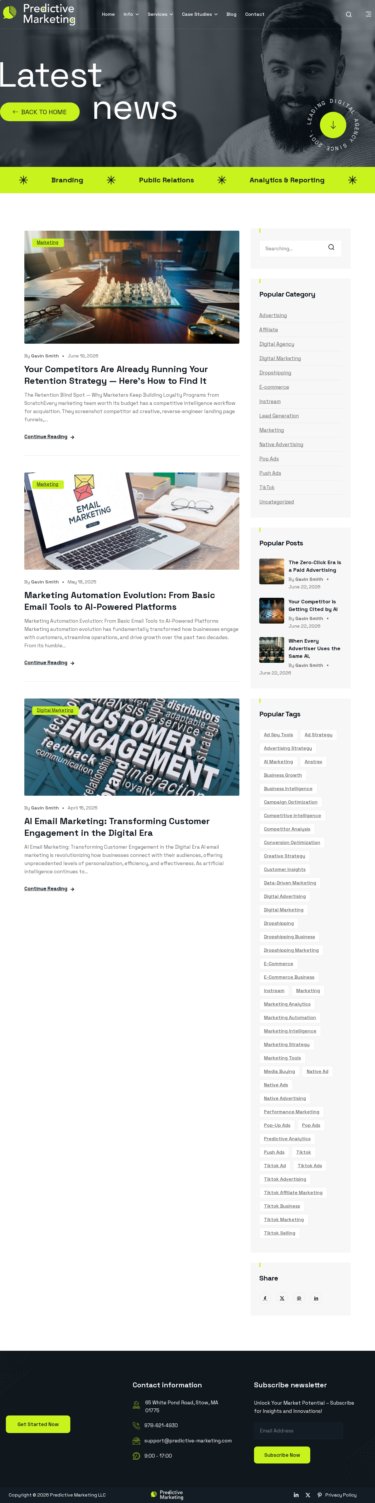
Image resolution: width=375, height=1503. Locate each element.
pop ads (311, 1125)
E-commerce (274, 387)
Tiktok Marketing (284, 1219)
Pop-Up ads (277, 1125)
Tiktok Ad (275, 1166)
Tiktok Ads (310, 1166)
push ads (274, 1152)
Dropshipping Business (289, 937)
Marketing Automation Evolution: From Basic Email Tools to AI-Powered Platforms (119, 600)
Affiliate (268, 329)
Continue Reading (45, 436)
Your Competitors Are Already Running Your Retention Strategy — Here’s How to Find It (116, 374)
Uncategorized (276, 502)
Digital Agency (276, 344)
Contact (255, 14)
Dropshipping (275, 372)
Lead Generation (279, 415)
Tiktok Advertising (285, 1179)
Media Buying (279, 1071)
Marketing (47, 242)
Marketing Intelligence (290, 1031)
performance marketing (291, 1112)
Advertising (273, 315)
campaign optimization (291, 802)
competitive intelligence (292, 815)
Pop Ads (269, 459)
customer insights (285, 869)
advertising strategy (288, 748)
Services (157, 14)
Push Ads (270, 473)
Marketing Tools (282, 1058)
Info (128, 14)
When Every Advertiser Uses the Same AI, (314, 648)
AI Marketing (278, 762)
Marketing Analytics (287, 1004)
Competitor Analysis (287, 829)
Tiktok (303, 1152)
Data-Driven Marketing (290, 883)
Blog (231, 14)
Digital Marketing (55, 710)
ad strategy (319, 735)
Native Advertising (281, 444)
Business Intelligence (288, 788)
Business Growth (283, 775)
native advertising (285, 1098)
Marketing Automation (290, 1017)
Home (108, 14)
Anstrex (313, 762)
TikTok (267, 487)
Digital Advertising (285, 896)
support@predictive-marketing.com (188, 1440)
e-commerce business (289, 977)
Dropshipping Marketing (291, 950)
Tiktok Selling (279, 1233)
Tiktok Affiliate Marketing (293, 1192)
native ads (276, 1085)
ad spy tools (278, 735)
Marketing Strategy (287, 1044)
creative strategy (284, 856)
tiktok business (282, 1206)
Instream (270, 401)
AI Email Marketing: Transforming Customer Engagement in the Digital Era (117, 826)
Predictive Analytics (287, 1139)
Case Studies (197, 14)
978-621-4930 (161, 1425)
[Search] (333, 249)
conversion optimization (292, 842)
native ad (317, 1071)
